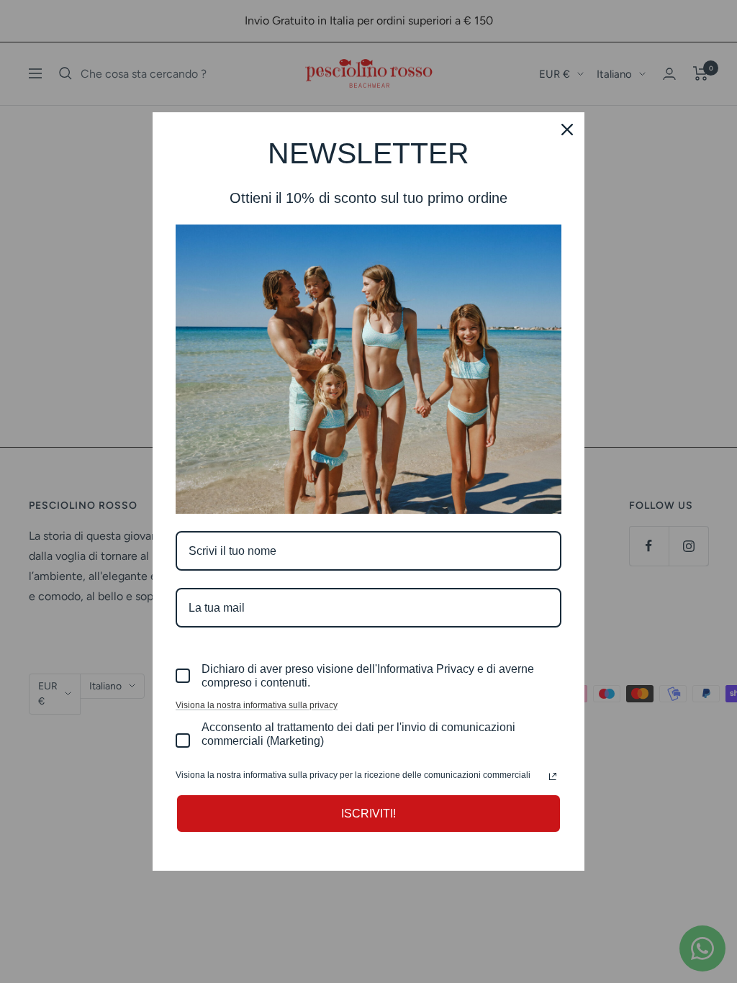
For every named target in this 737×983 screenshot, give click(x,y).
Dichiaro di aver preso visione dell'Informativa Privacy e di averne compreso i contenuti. (368, 676)
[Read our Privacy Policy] (552, 776)
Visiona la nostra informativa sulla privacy (257, 705)
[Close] (567, 129)
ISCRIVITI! (368, 813)
